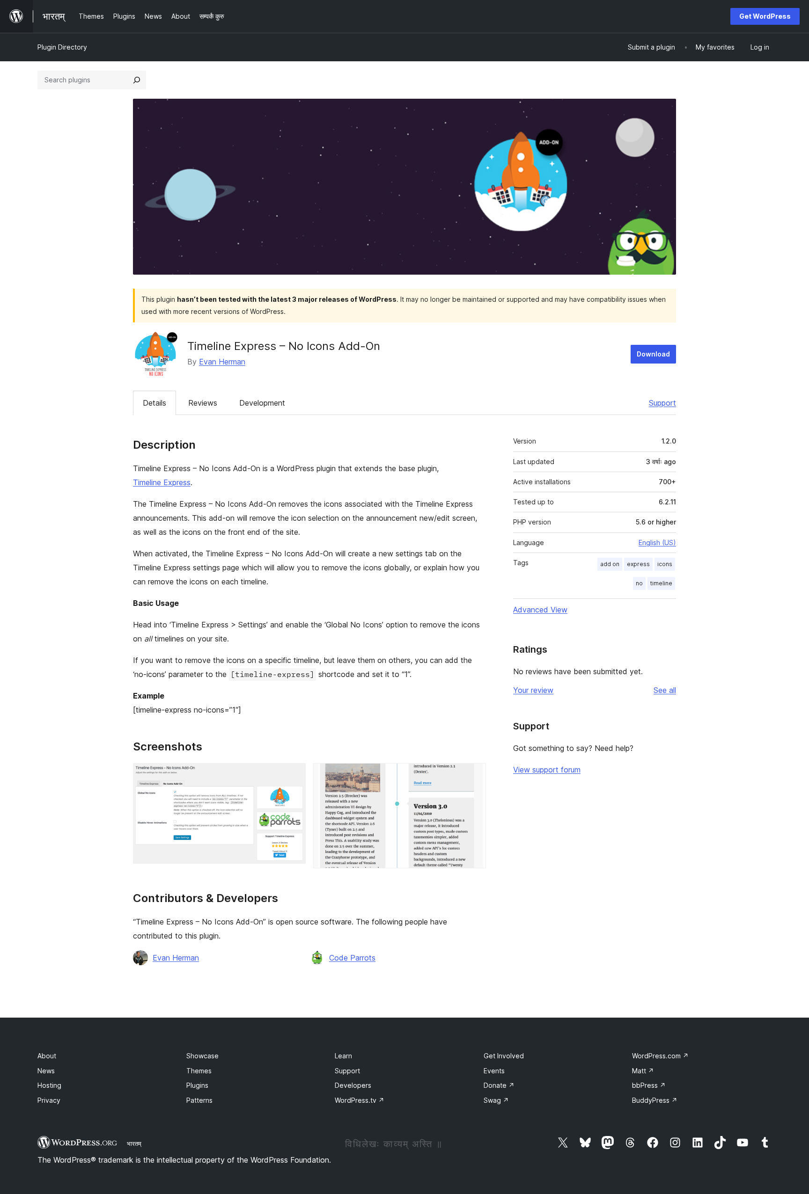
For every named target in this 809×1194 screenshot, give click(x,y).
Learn (343, 1056)
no (639, 583)
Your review (533, 690)
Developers (353, 1085)
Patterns (199, 1100)
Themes (199, 1071)
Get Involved (504, 1056)
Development (262, 403)
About (46, 1056)
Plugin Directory (62, 47)
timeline (661, 583)
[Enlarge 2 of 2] (473, 775)
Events (494, 1071)
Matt (643, 1071)
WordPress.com (660, 1056)
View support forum (547, 769)
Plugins (197, 1085)
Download (653, 354)
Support (662, 403)
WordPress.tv (359, 1100)
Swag (496, 1100)
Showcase (202, 1056)
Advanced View (540, 609)
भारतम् (134, 1143)
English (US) (657, 542)
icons (664, 564)
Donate (499, 1085)
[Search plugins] (136, 80)
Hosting (49, 1085)
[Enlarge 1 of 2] (293, 775)
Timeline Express (162, 482)
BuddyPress (654, 1100)
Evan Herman (222, 361)
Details (154, 403)
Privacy (48, 1100)
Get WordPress (765, 16)
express (638, 564)
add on (609, 564)
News (46, 1071)
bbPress (649, 1085)
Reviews (202, 403)
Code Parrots (352, 957)
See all (665, 690)
